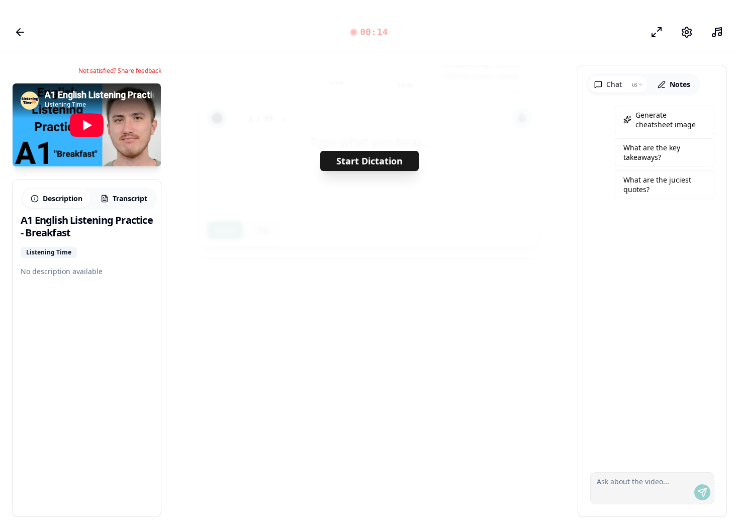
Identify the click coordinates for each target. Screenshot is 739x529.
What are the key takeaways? (651, 152)
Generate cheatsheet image (665, 119)
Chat (614, 84)
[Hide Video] (145, 99)
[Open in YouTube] (117, 99)
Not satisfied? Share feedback (119, 71)
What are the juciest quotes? (657, 184)
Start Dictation (369, 161)
